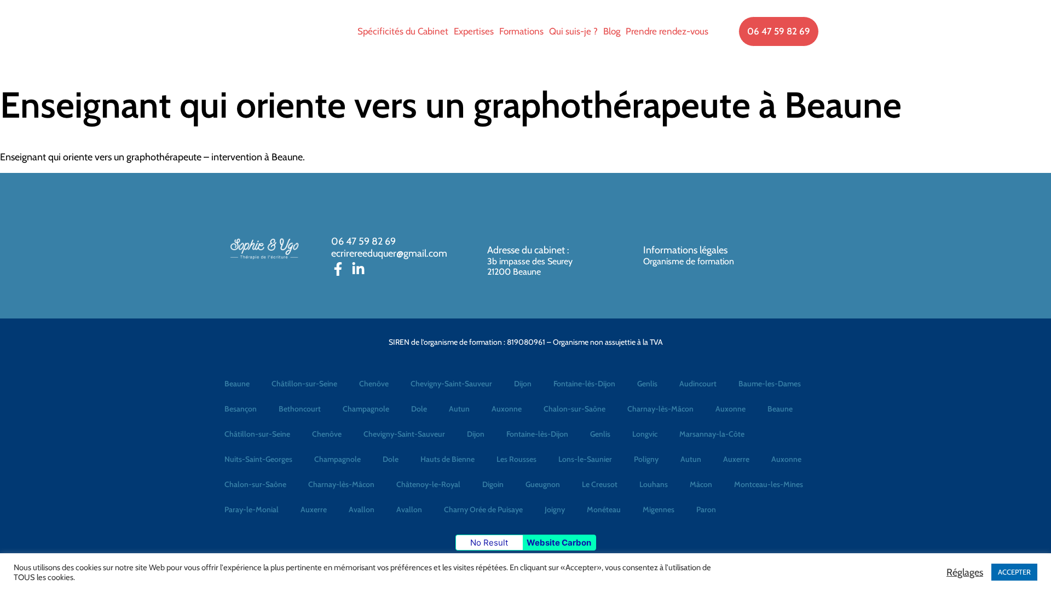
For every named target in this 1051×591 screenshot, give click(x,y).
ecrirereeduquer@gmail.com (389, 253)
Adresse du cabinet (527, 250)
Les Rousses (516, 459)
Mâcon (701, 484)
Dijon (523, 384)
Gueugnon (543, 484)
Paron (706, 509)
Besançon (240, 409)
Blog (611, 31)
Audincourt (698, 384)
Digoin (493, 484)
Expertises (474, 31)
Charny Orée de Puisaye (483, 509)
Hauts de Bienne (447, 459)
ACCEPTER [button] (1014, 571)
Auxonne (507, 409)
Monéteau (604, 509)
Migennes (658, 509)
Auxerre (736, 459)
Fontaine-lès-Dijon (584, 384)
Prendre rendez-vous (667, 31)
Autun (459, 409)
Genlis (647, 384)
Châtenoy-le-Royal (428, 484)
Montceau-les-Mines (768, 484)
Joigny (555, 509)
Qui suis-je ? (573, 31)
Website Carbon (559, 542)
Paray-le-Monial (251, 509)
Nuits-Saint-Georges (258, 459)
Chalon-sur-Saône (574, 409)
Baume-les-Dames (769, 384)
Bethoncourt (300, 409)
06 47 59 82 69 (363, 241)
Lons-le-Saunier (585, 459)
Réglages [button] (964, 572)
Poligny (646, 459)
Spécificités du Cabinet (402, 31)
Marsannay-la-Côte (711, 434)
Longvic (644, 434)
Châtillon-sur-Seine (304, 384)
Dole (419, 409)
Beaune (237, 384)
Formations (521, 31)
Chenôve (374, 384)
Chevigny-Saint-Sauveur (451, 384)
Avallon (361, 509)
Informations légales (685, 250)
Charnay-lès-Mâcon (660, 409)
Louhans (653, 484)
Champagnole (366, 409)
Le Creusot (599, 484)
